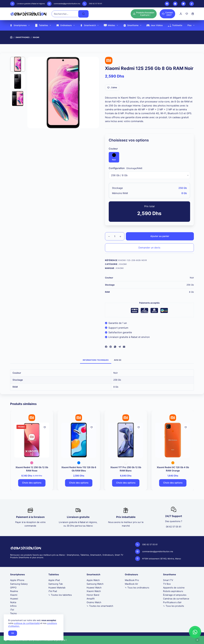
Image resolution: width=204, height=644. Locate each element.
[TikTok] (191, 3)
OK (12, 633)
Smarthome (132, 25)
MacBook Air (131, 583)
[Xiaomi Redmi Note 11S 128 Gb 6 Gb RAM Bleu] (78, 440)
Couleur (113, 148)
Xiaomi (123, 264)
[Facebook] (167, 3)
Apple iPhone (17, 580)
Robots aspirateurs (173, 591)
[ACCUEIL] (11, 37)
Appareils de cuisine (174, 587)
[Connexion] (181, 14)
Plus (189, 25)
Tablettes (43, 25)
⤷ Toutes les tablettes (60, 594)
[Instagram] (175, 3)
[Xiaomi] (108, 60)
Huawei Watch (94, 587)
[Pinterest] (110, 347)
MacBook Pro (132, 580)
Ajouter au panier (159, 236)
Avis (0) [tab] (117, 360)
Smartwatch (90, 25)
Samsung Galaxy (19, 583)
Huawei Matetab (56, 587)
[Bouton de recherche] (83, 14)
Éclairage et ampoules (174, 594)
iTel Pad (52, 591)
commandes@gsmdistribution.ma (67, 4)
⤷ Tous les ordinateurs (137, 587)
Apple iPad (54, 580)
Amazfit (91, 598)
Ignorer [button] (197, 640)
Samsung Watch (95, 583)
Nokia (13, 602)
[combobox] (65, 13)
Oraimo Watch (94, 602)
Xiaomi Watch (94, 591)
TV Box (167, 583)
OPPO (13, 587)
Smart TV (168, 580)
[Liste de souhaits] (187, 14)
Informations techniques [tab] (96, 360)
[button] (195, 632)
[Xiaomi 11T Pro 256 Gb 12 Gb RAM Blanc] (125, 440)
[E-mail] (124, 347)
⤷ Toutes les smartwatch (100, 606)
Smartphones (20, 25)
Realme (14, 591)
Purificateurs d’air (172, 602)
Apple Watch (93, 580)
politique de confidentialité (27, 623)
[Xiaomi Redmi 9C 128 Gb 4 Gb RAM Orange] (172, 440)
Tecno (13, 613)
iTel (12, 609)
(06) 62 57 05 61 (95, 4)
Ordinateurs (66, 25)
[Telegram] (119, 347)
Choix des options (31, 482)
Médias (111, 25)
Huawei (14, 598)
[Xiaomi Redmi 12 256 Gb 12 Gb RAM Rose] (31, 440)
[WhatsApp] (183, 3)
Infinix (13, 606)
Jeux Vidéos (157, 25)
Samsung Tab (55, 583)
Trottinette (177, 25)
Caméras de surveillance (176, 598)
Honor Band (93, 594)
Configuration (117, 168)
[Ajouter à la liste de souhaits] (44, 427)
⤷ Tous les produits (173, 606)
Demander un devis (149, 247)
